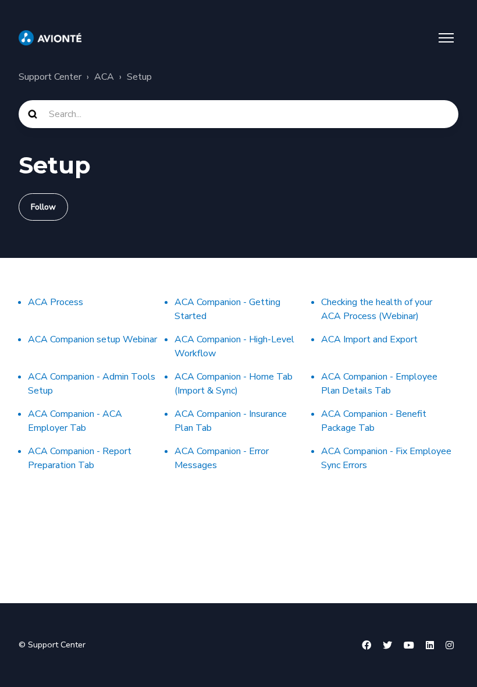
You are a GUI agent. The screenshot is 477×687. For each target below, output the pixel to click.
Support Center (50, 76)
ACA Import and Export (369, 339)
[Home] (50, 37)
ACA (104, 76)
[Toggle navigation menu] (446, 38)
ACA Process (55, 302)
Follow (43, 207)
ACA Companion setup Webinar (92, 339)
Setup (139, 76)
